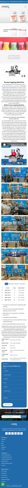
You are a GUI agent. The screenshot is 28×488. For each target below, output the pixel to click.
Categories (4, 453)
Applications (4, 469)
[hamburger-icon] (25, 6)
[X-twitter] (9, 433)
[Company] (8, 438)
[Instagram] (12, 433)
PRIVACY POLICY (8, 485)
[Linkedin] (15, 433)
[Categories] (8, 453)
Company (4, 437)
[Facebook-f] (6, 433)
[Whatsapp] (3, 484)
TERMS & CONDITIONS (15, 485)
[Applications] (9, 469)
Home (9, 55)
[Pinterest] (18, 433)
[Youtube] (21, 433)
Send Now (8, 405)
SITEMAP (20, 485)
